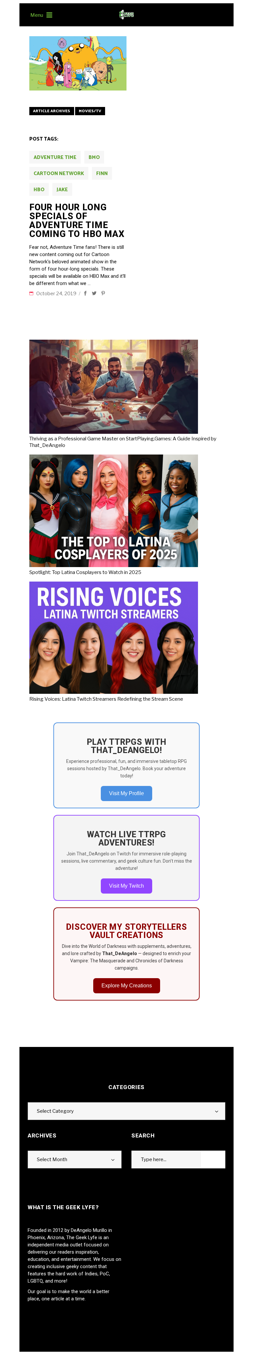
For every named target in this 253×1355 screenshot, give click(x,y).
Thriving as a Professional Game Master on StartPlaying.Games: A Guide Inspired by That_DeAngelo (122, 442)
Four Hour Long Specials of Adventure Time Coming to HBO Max (77, 220)
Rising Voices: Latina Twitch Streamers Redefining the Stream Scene (106, 699)
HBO (39, 190)
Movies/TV (90, 111)
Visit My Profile (126, 793)
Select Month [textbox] (52, 1159)
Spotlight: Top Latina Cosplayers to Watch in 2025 (85, 572)
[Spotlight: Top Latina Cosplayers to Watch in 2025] (116, 512)
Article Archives (51, 111)
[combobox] (126, 1111)
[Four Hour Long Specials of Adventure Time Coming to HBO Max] (77, 63)
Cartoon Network (59, 173)
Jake (62, 190)
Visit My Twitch (126, 886)
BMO (94, 157)
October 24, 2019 (56, 294)
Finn (102, 173)
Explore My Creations (126, 985)
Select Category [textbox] (55, 1111)
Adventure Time (55, 157)
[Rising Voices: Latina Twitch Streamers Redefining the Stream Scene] (116, 639)
